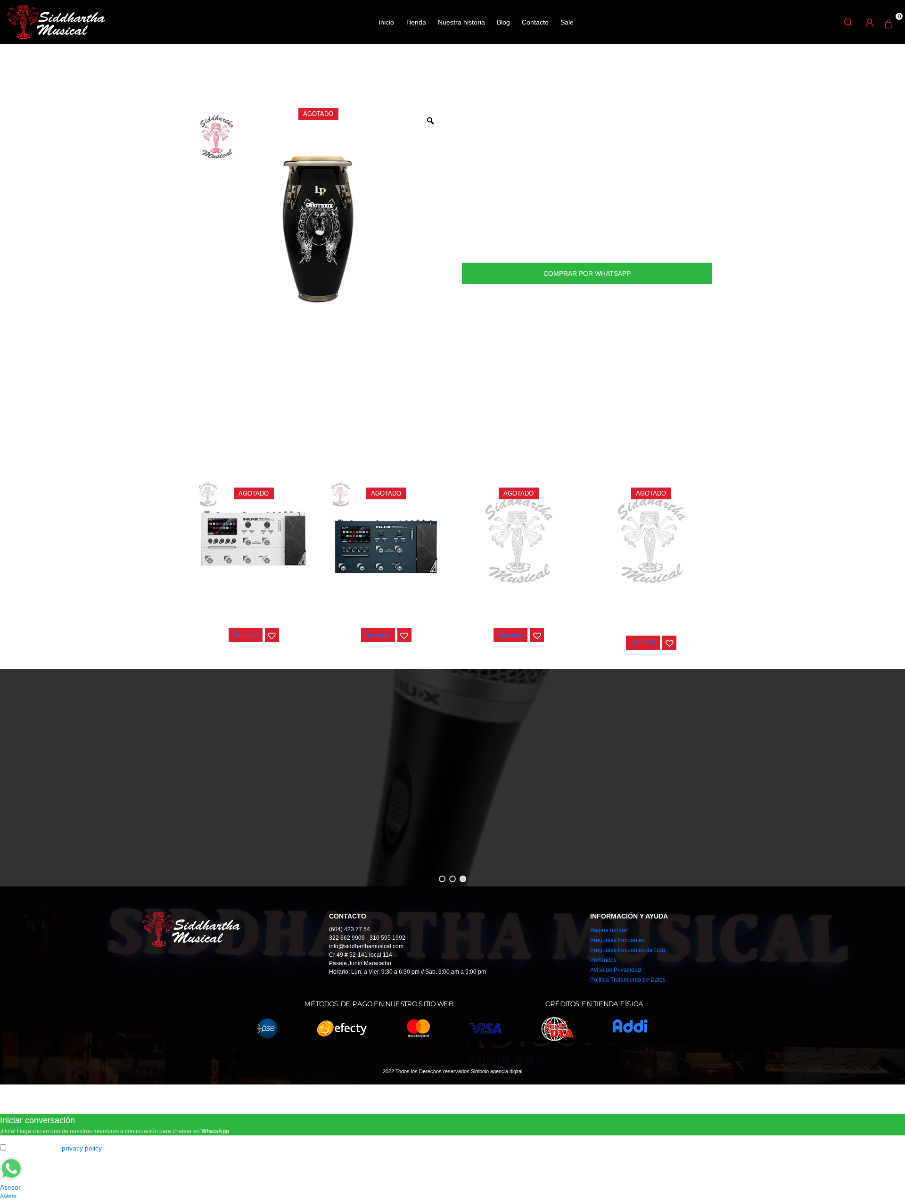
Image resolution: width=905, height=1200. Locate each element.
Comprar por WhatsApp (587, 273)
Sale (567, 22)
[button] (272, 635)
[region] (452, 777)
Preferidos (603, 960)
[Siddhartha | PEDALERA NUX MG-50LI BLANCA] (253, 538)
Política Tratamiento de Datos (628, 980)
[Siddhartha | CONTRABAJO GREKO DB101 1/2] (519, 538)
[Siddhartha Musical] (56, 21)
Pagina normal (609, 930)
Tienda (416, 22)
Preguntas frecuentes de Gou (627, 950)
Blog (503, 22)
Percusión (230, 75)
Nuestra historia (461, 22)
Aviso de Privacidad (615, 970)
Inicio (386, 22)
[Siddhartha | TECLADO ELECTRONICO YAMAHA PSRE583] (651, 538)
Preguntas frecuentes (617, 940)
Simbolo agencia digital (496, 1071)
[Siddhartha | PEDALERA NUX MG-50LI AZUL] (386, 538)
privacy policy (82, 1148)
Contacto (535, 22)
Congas (265, 75)
